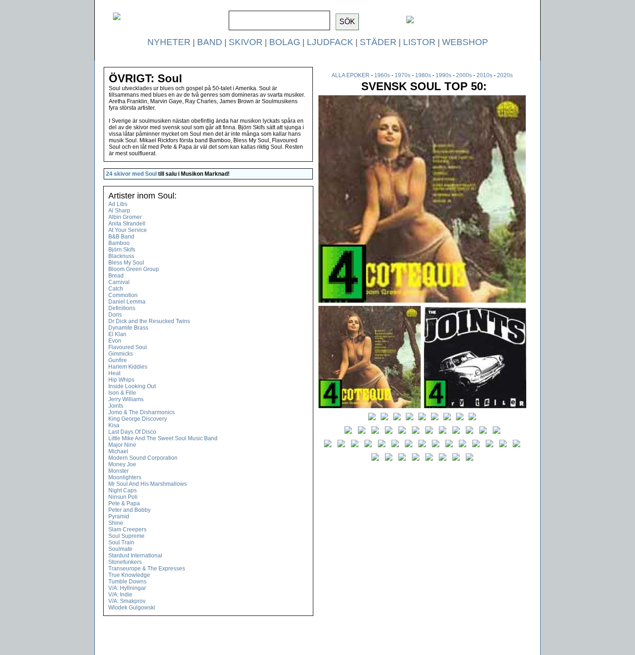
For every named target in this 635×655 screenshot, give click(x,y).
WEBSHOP (465, 42)
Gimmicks (120, 354)
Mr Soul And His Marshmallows (147, 484)
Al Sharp (119, 210)
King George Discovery (137, 419)
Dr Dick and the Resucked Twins (149, 321)
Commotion (123, 295)
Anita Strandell (127, 223)
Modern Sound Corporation (143, 458)
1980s (423, 75)
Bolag (284, 42)
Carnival (119, 282)
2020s (505, 75)
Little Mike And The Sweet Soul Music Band (163, 438)
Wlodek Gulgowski (131, 607)
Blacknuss (121, 256)
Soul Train (121, 542)
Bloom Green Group (133, 269)
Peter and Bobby (129, 510)
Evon (114, 340)
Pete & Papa (124, 503)
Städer (378, 42)
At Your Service (127, 230)
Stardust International (135, 555)
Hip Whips (121, 380)
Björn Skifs (121, 249)
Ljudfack (330, 42)
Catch (115, 288)
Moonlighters (124, 477)
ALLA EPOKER (350, 75)
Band (209, 42)
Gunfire (117, 360)
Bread (116, 275)
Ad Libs (117, 204)
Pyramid (118, 516)
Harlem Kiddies (127, 367)
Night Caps (122, 490)
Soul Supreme (126, 536)
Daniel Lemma (127, 301)
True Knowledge (129, 575)
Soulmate (120, 549)
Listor (419, 42)
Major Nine (122, 445)
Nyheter (169, 42)
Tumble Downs (127, 581)
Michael (118, 451)
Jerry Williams (126, 399)
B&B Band (121, 236)
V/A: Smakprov (127, 601)
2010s (484, 75)
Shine (115, 523)
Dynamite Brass (128, 327)
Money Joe (122, 464)
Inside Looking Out (132, 386)
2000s (464, 75)
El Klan (117, 334)
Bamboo (119, 243)
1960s (382, 75)
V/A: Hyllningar (127, 588)
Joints (115, 406)
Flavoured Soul (127, 347)
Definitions (121, 308)
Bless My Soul (126, 262)
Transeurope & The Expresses (146, 568)
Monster (118, 471)
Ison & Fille (122, 393)
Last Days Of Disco (132, 432)
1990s (443, 75)
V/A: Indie (120, 594)
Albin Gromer (125, 217)
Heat (114, 373)
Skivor (246, 42)
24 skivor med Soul (131, 174)
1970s (402, 75)
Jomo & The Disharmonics (141, 412)
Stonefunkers (125, 562)
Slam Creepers (127, 529)
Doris (115, 314)
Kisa (113, 425)
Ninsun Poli (123, 497)
